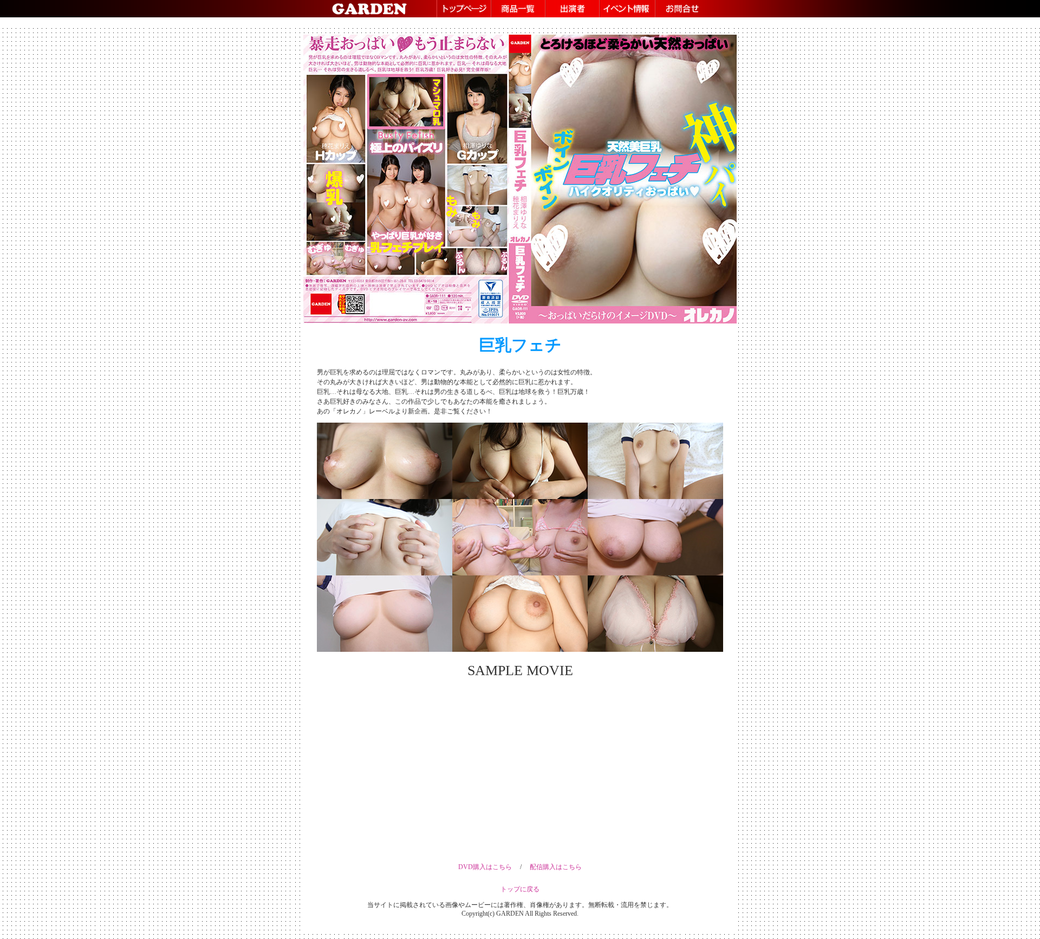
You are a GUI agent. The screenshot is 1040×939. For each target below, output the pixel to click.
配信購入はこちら (556, 867)
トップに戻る (520, 889)
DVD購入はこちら (485, 867)
